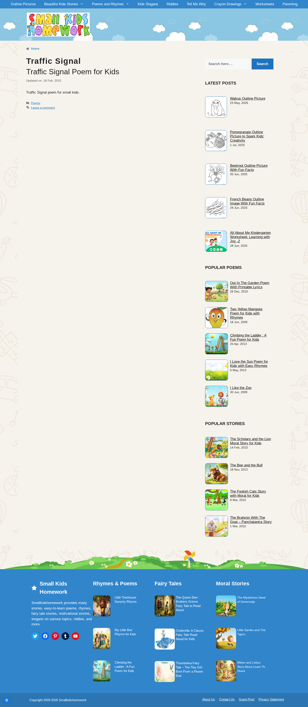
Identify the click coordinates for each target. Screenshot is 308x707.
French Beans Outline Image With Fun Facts (247, 201)
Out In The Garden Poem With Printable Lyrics (249, 285)
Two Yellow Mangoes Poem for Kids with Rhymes (246, 313)
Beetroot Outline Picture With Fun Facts (249, 168)
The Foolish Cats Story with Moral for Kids (248, 493)
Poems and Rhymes (108, 4)
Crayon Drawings (227, 4)
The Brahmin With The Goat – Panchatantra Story (251, 520)
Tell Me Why (196, 4)
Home (34, 48)
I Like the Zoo (240, 388)
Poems (35, 103)
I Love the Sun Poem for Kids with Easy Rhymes (249, 364)
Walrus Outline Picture (247, 98)
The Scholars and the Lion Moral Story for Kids (250, 441)
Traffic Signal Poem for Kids (72, 71)
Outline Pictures (23, 4)
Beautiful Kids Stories (61, 4)
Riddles (172, 4)
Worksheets (264, 4)
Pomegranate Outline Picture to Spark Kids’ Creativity (247, 136)
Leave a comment (43, 107)
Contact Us (227, 699)
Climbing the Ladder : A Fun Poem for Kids (248, 337)
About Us (208, 699)
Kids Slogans (148, 4)
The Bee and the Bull (246, 465)
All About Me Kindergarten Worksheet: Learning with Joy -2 (250, 237)
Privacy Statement (271, 699)
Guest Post (246, 699)
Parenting (290, 4)
